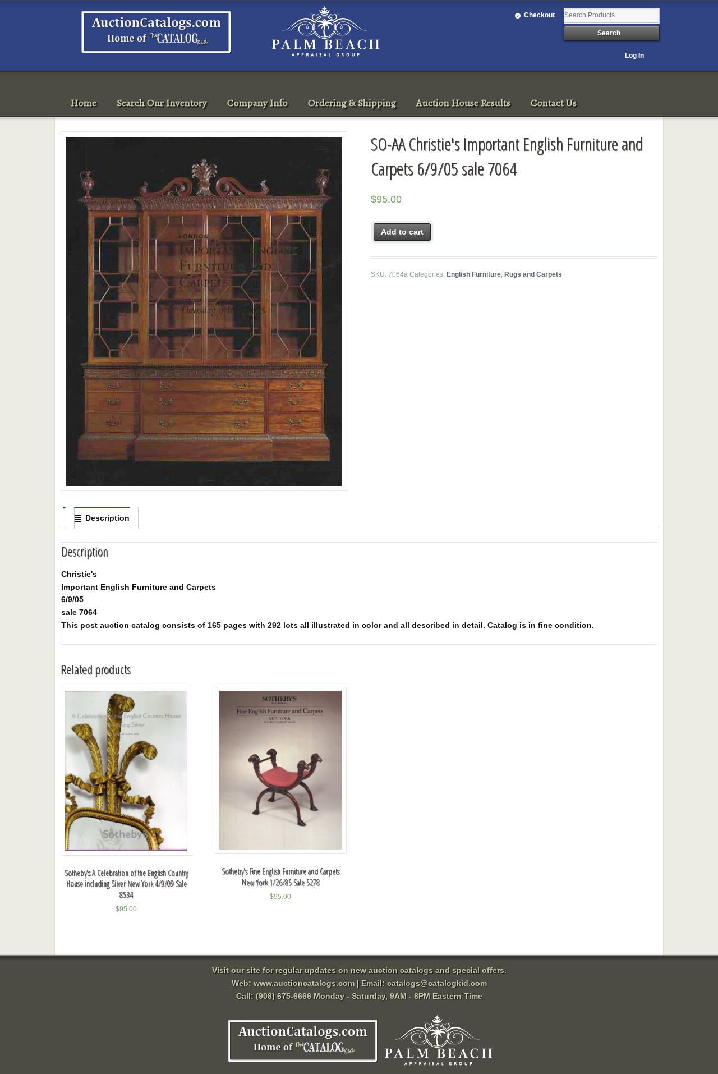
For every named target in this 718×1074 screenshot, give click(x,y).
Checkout (539, 15)
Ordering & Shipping (352, 102)
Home (83, 102)
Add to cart (402, 231)
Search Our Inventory (162, 102)
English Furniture (474, 274)
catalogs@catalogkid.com (437, 983)
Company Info (257, 102)
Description (107, 517)
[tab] (102, 518)
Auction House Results (463, 102)
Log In (634, 55)
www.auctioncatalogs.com (304, 983)
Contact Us (554, 102)
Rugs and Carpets (533, 274)
